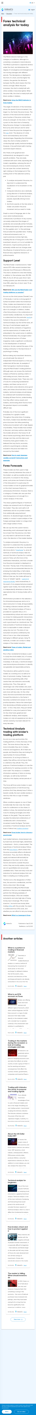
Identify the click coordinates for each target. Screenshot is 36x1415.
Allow (6, 1411)
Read (25, 986)
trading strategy (22, 828)
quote (29, 317)
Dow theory (13, 849)
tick (7, 133)
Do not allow (21, 1411)
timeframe (19, 550)
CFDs (11, 906)
